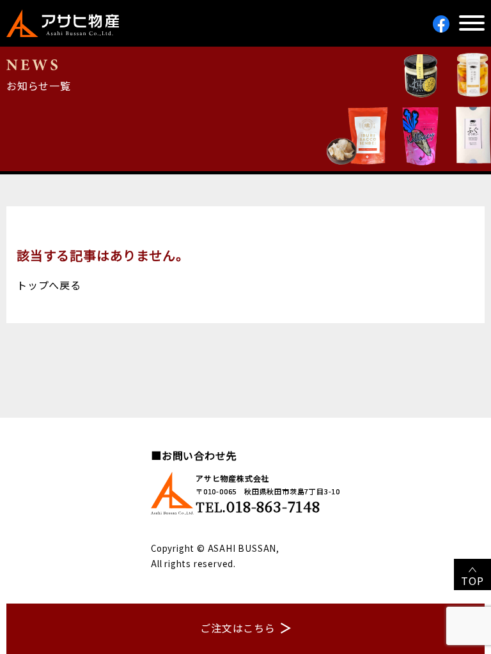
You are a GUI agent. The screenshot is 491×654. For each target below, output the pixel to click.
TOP (472, 580)
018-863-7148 (273, 506)
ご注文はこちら (238, 627)
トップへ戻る (49, 285)
